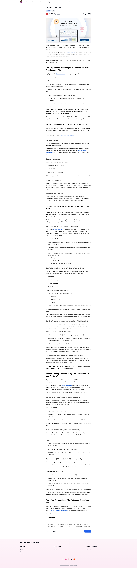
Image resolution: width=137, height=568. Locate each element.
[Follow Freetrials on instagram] (66, 559)
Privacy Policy (73, 565)
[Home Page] (21, 1)
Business (63, 2)
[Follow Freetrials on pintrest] (68, 559)
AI (40, 2)
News (21, 549)
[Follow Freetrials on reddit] (74, 559)
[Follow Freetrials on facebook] (63, 559)
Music (55, 2)
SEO (53, 10)
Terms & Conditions (64, 565)
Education (33, 2)
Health (25, 2)
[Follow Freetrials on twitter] (71, 559)
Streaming (47, 2)
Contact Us (23, 554)
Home (70, 2)
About (21, 551)
